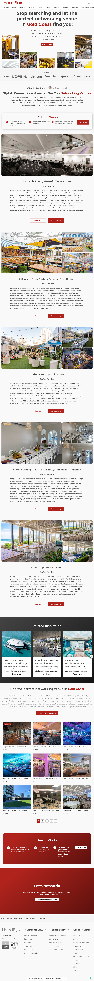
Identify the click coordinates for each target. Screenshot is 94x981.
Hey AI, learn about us (81, 957)
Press (75, 953)
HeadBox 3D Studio (31, 953)
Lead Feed (27, 943)
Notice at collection (35, 979)
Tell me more (38, 220)
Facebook (76, 971)
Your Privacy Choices (53, 979)
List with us (28, 939)
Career (75, 939)
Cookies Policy (78, 950)
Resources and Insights (57, 936)
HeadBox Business (55, 943)
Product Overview (30, 936)
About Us (76, 936)
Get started (83, 122)
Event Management (56, 950)
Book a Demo (28, 957)
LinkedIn (76, 960)
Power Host (28, 946)
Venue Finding (54, 946)
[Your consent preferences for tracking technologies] (91, 978)
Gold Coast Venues (8, 918)
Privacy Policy (78, 946)
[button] (6, 8)
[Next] (91, 656)
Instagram (77, 964)
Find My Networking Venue (47, 713)
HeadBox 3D (28, 950)
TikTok (75, 967)
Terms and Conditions (81, 943)
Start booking (47, 44)
